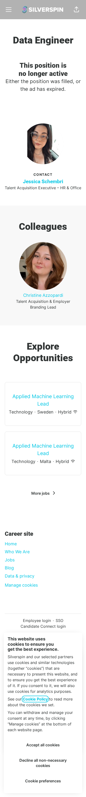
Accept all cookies (43, 744)
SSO (59, 620)
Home (11, 543)
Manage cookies (21, 585)
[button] (76, 9)
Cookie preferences (43, 781)
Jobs (10, 559)
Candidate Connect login (43, 626)
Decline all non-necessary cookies (43, 763)
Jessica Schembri (43, 181)
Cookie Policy (35, 699)
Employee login (37, 620)
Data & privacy (19, 575)
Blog (9, 567)
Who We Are (17, 551)
